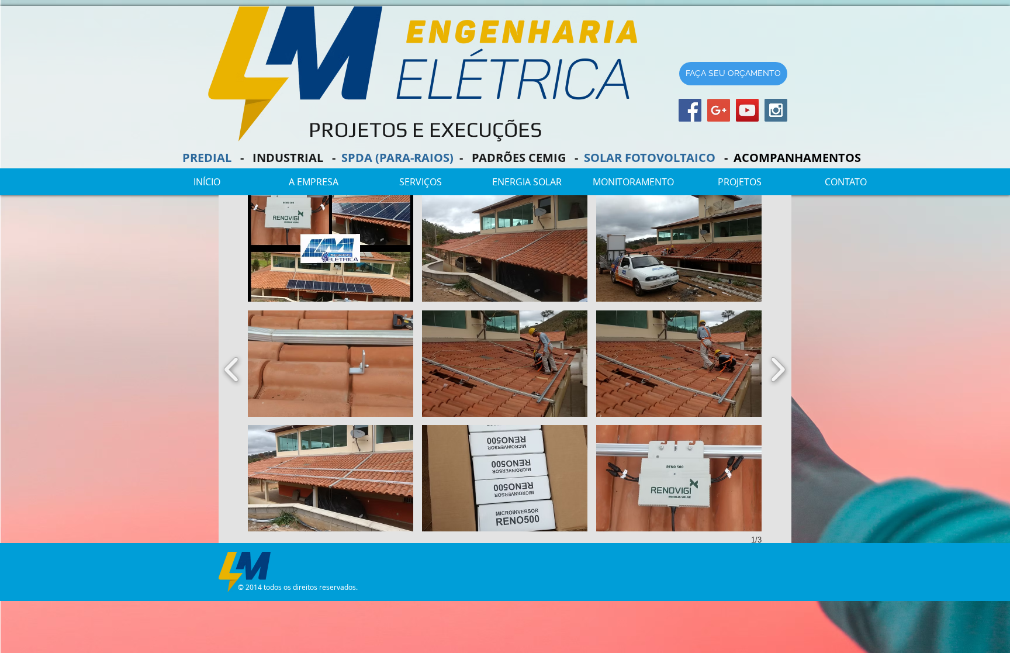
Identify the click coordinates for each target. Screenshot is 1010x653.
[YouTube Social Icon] (747, 110)
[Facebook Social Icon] (690, 110)
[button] (526, 182)
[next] (778, 368)
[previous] (232, 368)
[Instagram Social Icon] (776, 110)
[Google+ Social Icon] (718, 110)
